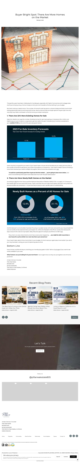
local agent (57, 249)
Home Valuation (46, 436)
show (53, 121)
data (16, 181)
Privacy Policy (74, 453)
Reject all (58, 456)
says (57, 169)
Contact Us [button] (40, 350)
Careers (55, 436)
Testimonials (37, 436)
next (6, 317)
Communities (18, 436)
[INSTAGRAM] (74, 436)
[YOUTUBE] (77, 436)
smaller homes (43, 228)
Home (3, 436)
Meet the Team (28, 436)
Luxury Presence (13, 453)
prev (3, 317)
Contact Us (62, 436)
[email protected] (12, 265)
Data (8, 119)
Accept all (73, 456)
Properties (10, 436)
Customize (66, 456)
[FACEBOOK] (70, 436)
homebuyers (35, 103)
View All (75, 317)
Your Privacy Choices (40, 460)
